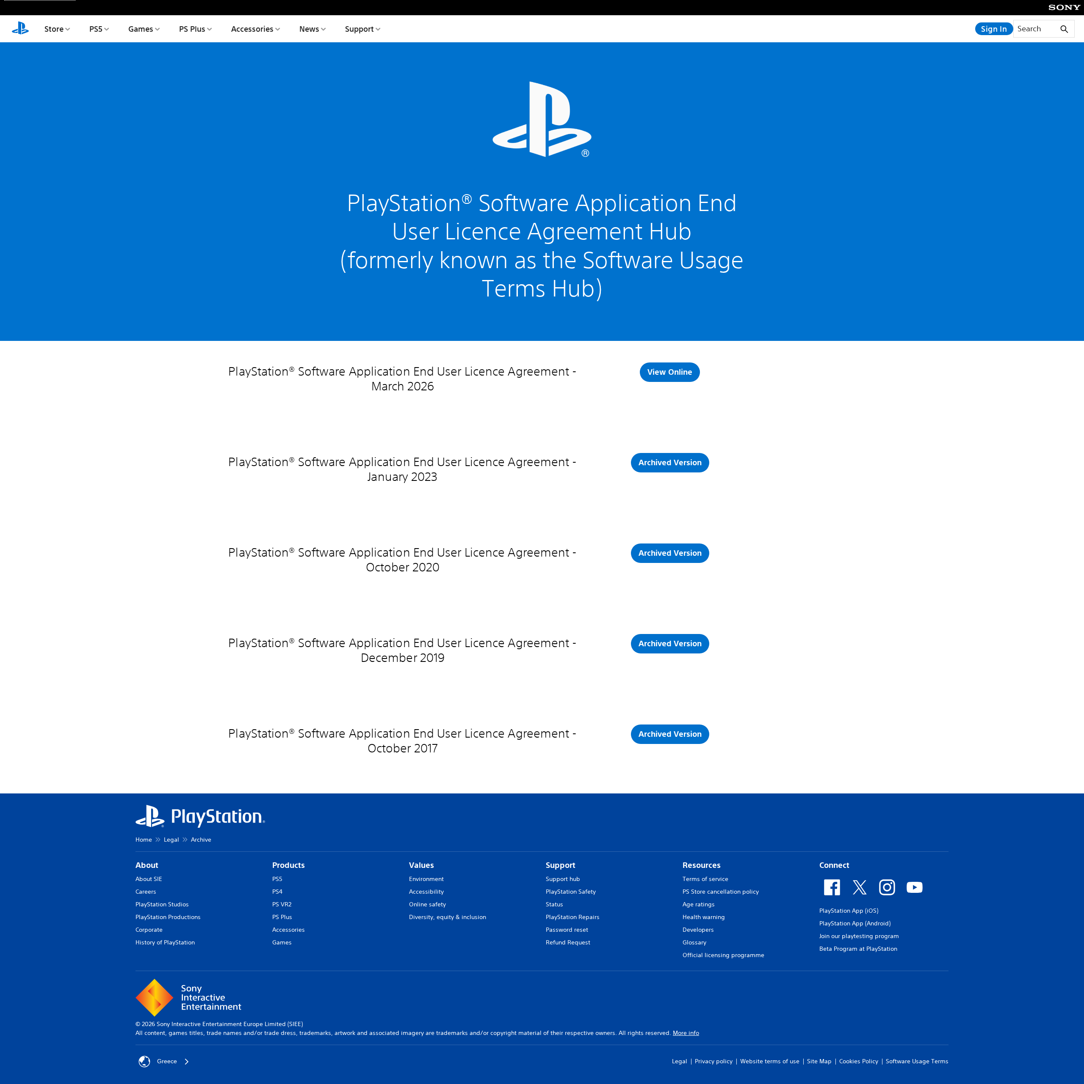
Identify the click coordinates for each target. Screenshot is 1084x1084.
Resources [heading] (702, 865)
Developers (698, 929)
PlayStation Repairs (573, 917)
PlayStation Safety (571, 891)
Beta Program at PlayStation (858, 948)
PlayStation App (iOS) (848, 910)
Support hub (563, 879)
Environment (426, 879)
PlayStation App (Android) (854, 923)
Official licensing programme (723, 955)
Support (359, 28)
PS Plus (192, 28)
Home (144, 839)
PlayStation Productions (168, 917)
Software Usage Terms (917, 1061)
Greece (167, 1061)
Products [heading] (288, 865)
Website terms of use (769, 1061)
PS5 (95, 28)
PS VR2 (281, 904)
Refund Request (568, 942)
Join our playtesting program (859, 936)
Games (140, 28)
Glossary (694, 942)
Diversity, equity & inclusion (447, 917)
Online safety (427, 904)
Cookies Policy (858, 1061)
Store (54, 28)
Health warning (704, 917)
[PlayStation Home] (20, 28)
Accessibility (426, 891)
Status (554, 904)
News (309, 28)
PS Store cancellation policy (721, 891)
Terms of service (705, 879)
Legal (171, 839)
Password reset (567, 929)
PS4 (277, 891)
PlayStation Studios (162, 904)
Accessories (252, 28)
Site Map (819, 1061)
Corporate (149, 929)
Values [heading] (421, 865)
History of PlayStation (165, 942)
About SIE (149, 879)
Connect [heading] (834, 865)
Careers (146, 891)
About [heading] (147, 865)
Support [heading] (560, 865)
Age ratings (699, 904)
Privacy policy (714, 1061)
